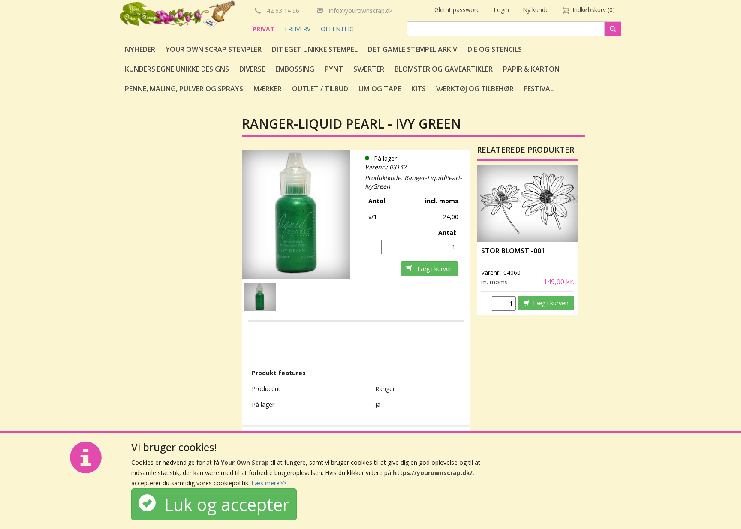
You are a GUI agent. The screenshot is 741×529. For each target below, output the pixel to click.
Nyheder (140, 49)
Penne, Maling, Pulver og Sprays (184, 88)
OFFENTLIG (337, 29)
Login (501, 10)
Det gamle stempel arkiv (412, 49)
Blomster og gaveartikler (444, 69)
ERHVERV (298, 29)
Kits (418, 88)
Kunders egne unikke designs (177, 69)
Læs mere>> (268, 483)
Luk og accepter (222, 504)
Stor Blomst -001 (513, 250)
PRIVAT (264, 29)
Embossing (294, 69)
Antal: (448, 232)
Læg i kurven (432, 268)
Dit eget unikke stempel (315, 49)
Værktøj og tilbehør (475, 88)
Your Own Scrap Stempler (214, 49)
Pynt (334, 69)
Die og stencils (494, 49)
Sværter (368, 69)
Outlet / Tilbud (320, 88)
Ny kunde (536, 10)
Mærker (267, 88)
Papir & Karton (531, 69)
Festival (539, 88)
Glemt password (457, 10)
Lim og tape (379, 88)
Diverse (252, 69)
